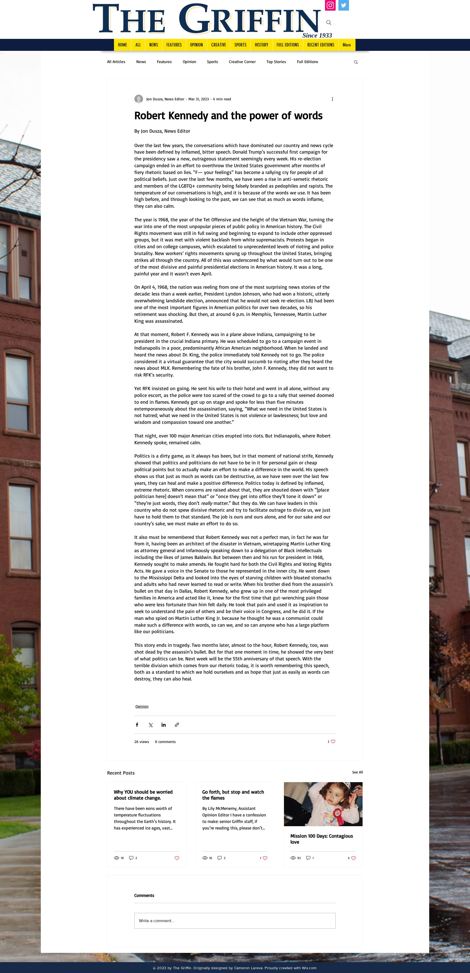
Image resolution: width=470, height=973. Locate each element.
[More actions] (332, 99)
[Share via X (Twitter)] (150, 724)
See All (357, 772)
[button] (355, 62)
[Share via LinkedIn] (163, 724)
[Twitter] (343, 5)
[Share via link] (177, 724)
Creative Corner (242, 61)
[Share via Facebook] (137, 724)
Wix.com (309, 968)
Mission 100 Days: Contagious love (321, 839)
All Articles (116, 61)
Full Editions (307, 61)
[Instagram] (330, 5)
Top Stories (276, 61)
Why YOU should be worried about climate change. (143, 795)
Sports (212, 61)
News (141, 61)
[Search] (329, 22)
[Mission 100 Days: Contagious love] (323, 804)
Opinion (189, 61)
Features (164, 61)
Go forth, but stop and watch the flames (233, 795)
